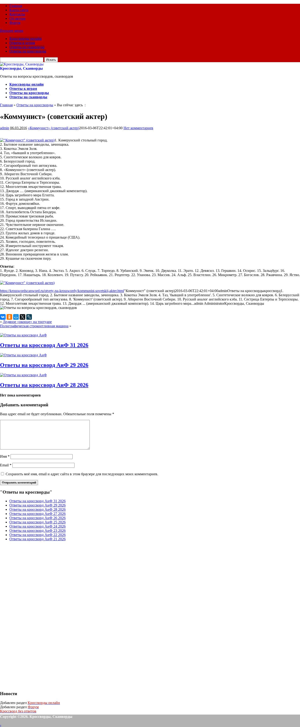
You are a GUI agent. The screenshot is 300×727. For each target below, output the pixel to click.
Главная (15, 6)
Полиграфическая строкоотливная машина (34, 326)
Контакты (17, 14)
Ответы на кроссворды (27, 51)
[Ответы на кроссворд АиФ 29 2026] (23, 355)
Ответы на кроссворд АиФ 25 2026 (37, 522)
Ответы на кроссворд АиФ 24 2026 (37, 526)
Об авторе (17, 18)
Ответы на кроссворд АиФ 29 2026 (44, 365)
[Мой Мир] (16, 317)
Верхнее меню (11, 31)
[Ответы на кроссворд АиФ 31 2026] (23, 335)
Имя (5, 456)
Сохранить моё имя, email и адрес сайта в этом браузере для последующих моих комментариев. (82, 474)
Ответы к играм (22, 43)
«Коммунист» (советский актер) (53, 128)
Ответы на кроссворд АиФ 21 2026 (37, 539)
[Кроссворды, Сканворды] (22, 64)
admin (4, 128)
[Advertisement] (35, 615)
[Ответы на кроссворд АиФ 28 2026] (23, 375)
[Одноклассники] (9, 317)
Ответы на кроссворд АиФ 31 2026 (44, 345)
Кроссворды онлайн (25, 39)
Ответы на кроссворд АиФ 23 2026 (37, 531)
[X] (22, 317)
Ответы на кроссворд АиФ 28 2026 (44, 385)
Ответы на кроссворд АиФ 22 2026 (37, 535)
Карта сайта (18, 10)
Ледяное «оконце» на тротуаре (27, 322)
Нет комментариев (138, 128)
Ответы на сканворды (27, 47)
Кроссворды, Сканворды (21, 68)
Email (5, 465)
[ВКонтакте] (3, 317)
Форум (14, 23)
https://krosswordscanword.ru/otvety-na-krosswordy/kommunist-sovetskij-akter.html (62, 291)
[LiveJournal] (29, 317)
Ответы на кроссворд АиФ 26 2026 (37, 518)
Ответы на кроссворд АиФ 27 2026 (37, 514)
